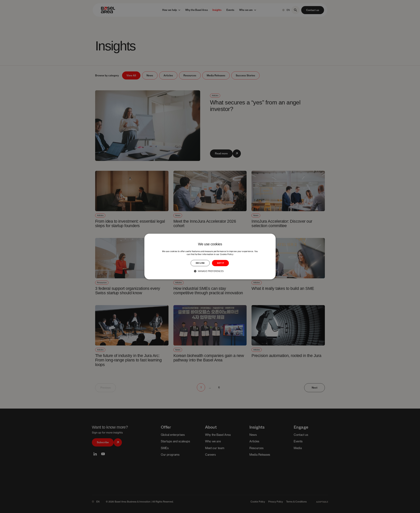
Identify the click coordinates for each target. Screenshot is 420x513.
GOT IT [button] (220, 263)
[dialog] (210, 256)
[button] (210, 271)
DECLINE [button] (200, 263)
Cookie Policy (226, 254)
